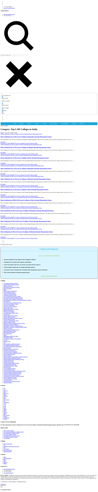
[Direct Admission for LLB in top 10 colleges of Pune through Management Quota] (22, 186)
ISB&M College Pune (8, 310)
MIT (4, 447)
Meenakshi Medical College (9, 331)
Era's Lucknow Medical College (10, 304)
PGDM (5, 419)
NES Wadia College (8, 337)
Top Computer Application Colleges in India (13, 432)
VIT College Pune (7, 380)
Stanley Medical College (9, 369)
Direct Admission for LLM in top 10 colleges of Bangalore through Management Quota (26, 137)
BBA (4, 392)
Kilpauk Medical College (9, 319)
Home (15, 123)
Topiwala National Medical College (11, 375)
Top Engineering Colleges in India (11, 433)
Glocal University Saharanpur (10, 306)
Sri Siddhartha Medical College (10, 365)
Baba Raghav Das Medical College (11, 287)
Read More (3, 142)
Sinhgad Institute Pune (8, 360)
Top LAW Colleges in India (31, 143)
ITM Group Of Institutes (9, 311)
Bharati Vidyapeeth (7, 443)
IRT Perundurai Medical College (10, 309)
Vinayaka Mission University (10, 377)
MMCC (5, 335)
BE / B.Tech (6, 399)
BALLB (5, 462)
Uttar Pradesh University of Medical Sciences (13, 376)
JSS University (6, 314)
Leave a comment (20, 143)
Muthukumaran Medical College (10, 336)
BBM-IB (5, 396)
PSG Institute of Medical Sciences (11, 345)
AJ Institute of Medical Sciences (10, 283)
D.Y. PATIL (6, 449)
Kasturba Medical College (9, 317)
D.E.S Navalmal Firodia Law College (12, 296)
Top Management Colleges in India (11, 435)
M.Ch (4, 407)
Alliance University (7, 286)
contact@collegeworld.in (9, 8)
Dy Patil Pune (6, 301)
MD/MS (5, 412)
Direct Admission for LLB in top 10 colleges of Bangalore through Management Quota (26, 168)
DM (4, 401)
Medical (29, 123)
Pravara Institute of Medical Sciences (11, 344)
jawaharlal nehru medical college (10, 313)
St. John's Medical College (9, 368)
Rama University (7, 347)
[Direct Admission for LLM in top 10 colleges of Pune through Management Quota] (21, 155)
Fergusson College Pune (8, 305)
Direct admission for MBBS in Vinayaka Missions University (17, 300)
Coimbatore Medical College (10, 295)
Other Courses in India (8, 430)
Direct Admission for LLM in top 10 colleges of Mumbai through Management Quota (26, 147)
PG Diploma (6, 417)
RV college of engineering (9, 350)
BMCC (5, 289)
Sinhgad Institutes (7, 451)
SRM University (7, 367)
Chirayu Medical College (9, 292)
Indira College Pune (7, 308)
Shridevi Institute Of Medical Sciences (12, 358)
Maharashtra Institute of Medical (10, 324)
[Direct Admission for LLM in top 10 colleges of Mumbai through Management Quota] (21, 144)
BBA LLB (5, 393)
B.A (4, 388)
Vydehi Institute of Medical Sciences (11, 381)
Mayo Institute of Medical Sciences (11, 329)
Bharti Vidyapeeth (7, 288)
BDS (4, 398)
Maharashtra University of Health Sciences (13, 326)
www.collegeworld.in (8, 473)
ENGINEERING (7, 458)
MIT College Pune (7, 333)
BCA (4, 397)
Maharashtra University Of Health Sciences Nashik (15, 327)
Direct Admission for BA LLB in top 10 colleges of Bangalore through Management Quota (27, 210)
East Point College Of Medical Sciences (12, 302)
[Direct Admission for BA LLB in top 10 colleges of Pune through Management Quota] (21, 218)
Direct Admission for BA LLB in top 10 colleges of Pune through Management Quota (26, 221)
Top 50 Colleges (64, 123)
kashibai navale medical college (10, 315)
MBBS (5, 410)
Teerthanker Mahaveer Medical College (12, 373)
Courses (37, 123)
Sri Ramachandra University (9, 364)
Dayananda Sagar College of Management (13, 298)
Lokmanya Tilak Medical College (11, 320)
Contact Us (82, 123)
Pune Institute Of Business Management (12, 346)
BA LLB (5, 390)
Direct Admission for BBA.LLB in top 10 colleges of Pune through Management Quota (26, 200)
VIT (4, 445)
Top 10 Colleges (53, 123)
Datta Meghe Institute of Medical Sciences (13, 297)
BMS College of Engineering (10, 291)
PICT (4, 342)
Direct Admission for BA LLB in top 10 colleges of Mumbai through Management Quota (27, 232)
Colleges (21, 123)
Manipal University (7, 328)
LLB (4, 405)
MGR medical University (9, 332)
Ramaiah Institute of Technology (10, 349)
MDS (4, 414)
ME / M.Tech (6, 415)
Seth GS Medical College (9, 354)
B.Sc (4, 389)
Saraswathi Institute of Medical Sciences (12, 353)
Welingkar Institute (7, 382)
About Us (74, 123)
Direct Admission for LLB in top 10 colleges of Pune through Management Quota (24, 189)
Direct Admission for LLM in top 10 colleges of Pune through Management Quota (25, 158)
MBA (4, 408)
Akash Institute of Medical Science (11, 284)
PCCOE (5, 340)
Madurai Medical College (9, 322)
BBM (4, 394)
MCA (4, 411)
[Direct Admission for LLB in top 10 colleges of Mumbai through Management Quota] (22, 176)
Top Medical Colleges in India (10, 437)
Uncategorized (6, 438)
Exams (44, 123)
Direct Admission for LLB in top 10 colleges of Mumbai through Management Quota (25, 179)
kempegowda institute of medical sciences (12, 318)
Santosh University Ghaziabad (10, 351)
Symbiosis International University (11, 446)
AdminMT (12, 143)
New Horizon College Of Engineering (12, 338)
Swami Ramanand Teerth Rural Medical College (14, 371)
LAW (4, 403)
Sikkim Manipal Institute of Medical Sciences (13, 359)
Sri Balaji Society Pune (8, 362)
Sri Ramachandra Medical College (11, 363)
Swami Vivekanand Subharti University (12, 372)
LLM (4, 406)
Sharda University (7, 355)
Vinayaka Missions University (10, 378)
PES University (6, 341)
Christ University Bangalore (9, 293)
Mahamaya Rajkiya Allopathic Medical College (14, 323)
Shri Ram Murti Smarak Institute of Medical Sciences (15, 356)
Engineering (6, 402)
